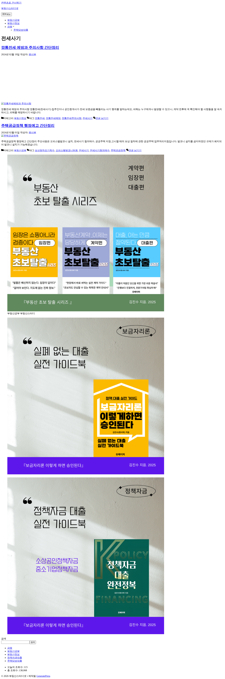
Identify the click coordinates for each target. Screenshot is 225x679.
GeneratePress (43, 676)
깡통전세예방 (53, 118)
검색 (3, 638)
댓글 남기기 (102, 118)
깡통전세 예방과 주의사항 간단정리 (30, 47)
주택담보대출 (20, 30)
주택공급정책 (118, 150)
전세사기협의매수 (100, 150)
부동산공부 (13, 20)
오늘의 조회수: (15, 667)
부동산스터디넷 (9, 8)
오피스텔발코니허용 (67, 150)
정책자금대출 (14, 657)
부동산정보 (13, 23)
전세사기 (87, 118)
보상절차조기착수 (44, 150)
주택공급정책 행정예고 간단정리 (27, 126)
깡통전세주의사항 (71, 118)
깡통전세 (40, 118)
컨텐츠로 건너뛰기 (11, 2)
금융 (9, 26)
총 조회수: (13, 670)
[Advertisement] (112, 79)
